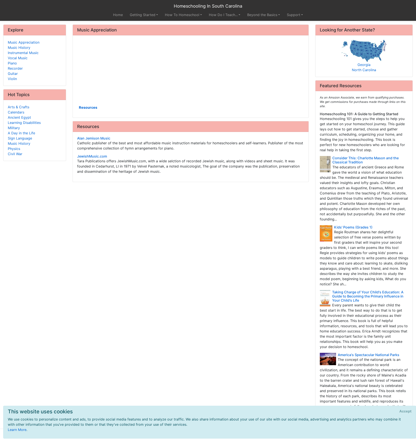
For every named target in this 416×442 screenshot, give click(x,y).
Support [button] (293, 15)
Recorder (15, 68)
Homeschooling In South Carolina (208, 6)
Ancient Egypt (19, 117)
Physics (14, 148)
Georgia (364, 64)
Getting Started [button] (142, 15)
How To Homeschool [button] (182, 15)
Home (118, 15)
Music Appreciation (23, 42)
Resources (88, 107)
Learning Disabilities (24, 122)
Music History (19, 47)
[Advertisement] (190, 71)
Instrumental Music (23, 53)
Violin (12, 79)
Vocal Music (18, 58)
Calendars (16, 112)
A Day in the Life (21, 133)
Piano (12, 63)
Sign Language (20, 138)
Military (14, 128)
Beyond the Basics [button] (262, 15)
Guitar (13, 73)
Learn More (17, 429)
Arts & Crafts (18, 107)
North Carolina (364, 70)
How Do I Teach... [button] (223, 15)
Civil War (15, 154)
